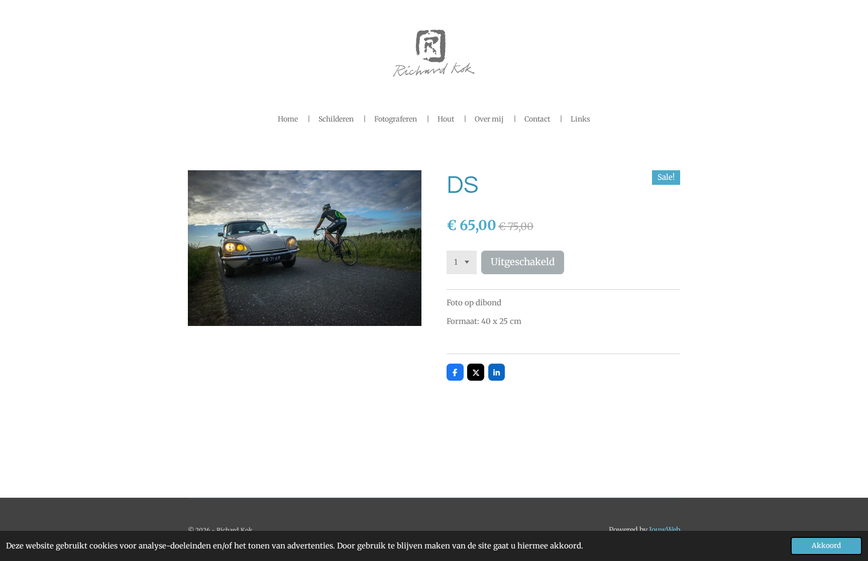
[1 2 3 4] (462, 262)
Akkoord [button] (826, 545)
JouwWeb (664, 529)
